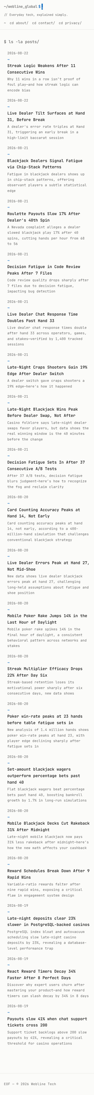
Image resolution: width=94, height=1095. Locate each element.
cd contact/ (43, 23)
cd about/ (19, 23)
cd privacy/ (70, 23)
